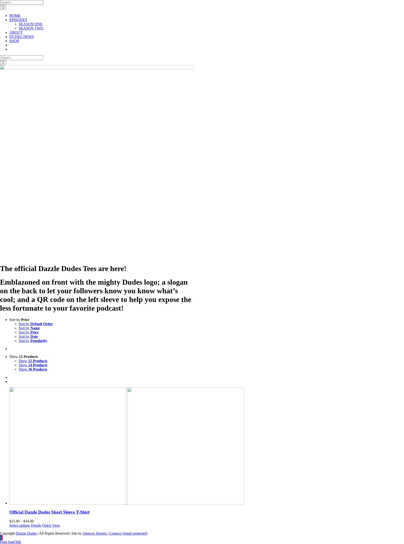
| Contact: (127, 533)
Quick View (51, 525)
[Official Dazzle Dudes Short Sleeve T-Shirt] (206, 446)
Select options (19, 525)
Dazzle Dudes (26, 533)
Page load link (10, 542)
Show (33, 361)
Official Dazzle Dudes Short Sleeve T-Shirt (49, 512)
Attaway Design (95, 533)
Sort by (36, 324)
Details (36, 525)
